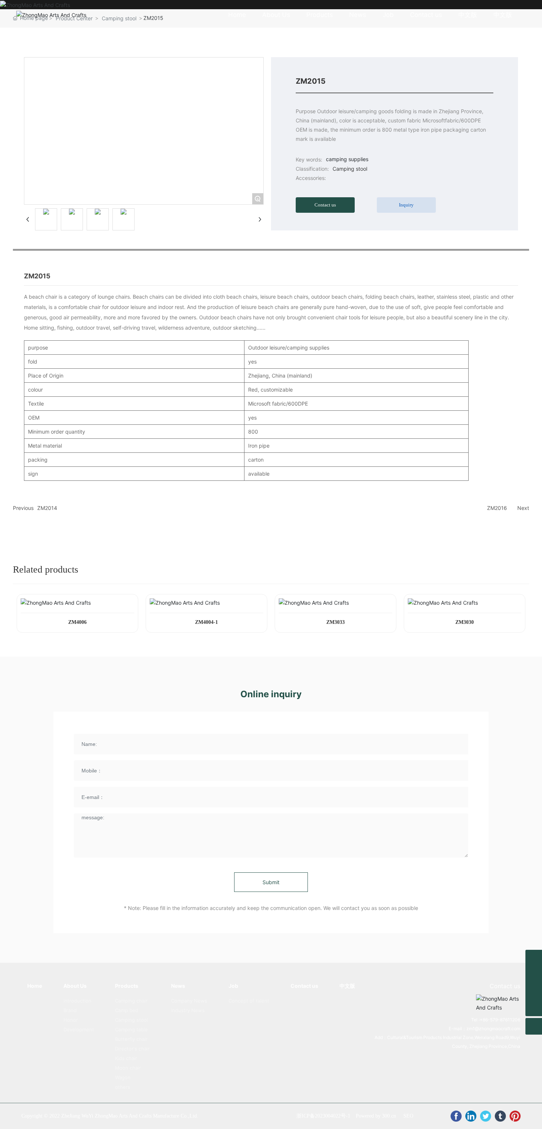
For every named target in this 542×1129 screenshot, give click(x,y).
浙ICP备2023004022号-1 (323, 1116)
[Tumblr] (500, 1116)
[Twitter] (485, 1116)
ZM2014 (47, 508)
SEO (408, 1116)
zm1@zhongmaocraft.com (493, 1028)
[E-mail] (533, 974)
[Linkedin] (470, 1116)
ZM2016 (497, 508)
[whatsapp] (533, 958)
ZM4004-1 (206, 622)
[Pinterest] (515, 1116)
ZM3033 (335, 622)
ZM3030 (464, 622)
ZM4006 (77, 622)
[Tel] (533, 991)
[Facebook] (456, 1116)
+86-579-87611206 (500, 1019)
